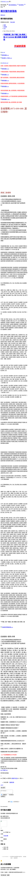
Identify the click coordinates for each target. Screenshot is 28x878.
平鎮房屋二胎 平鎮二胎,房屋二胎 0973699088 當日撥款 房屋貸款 (15, 37)
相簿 (4, 25)
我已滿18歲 (3, 875)
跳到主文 (3, 15)
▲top (2, 785)
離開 (8, 875)
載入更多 (3, 787)
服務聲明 (16, 858)
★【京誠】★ (4, 770)
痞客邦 (13, 778)
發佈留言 (3, 796)
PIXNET (6, 856)
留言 (16, 778)
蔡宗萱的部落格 (9, 11)
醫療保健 (11, 782)
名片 (4, 28)
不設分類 (12, 22)
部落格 (5, 26)
